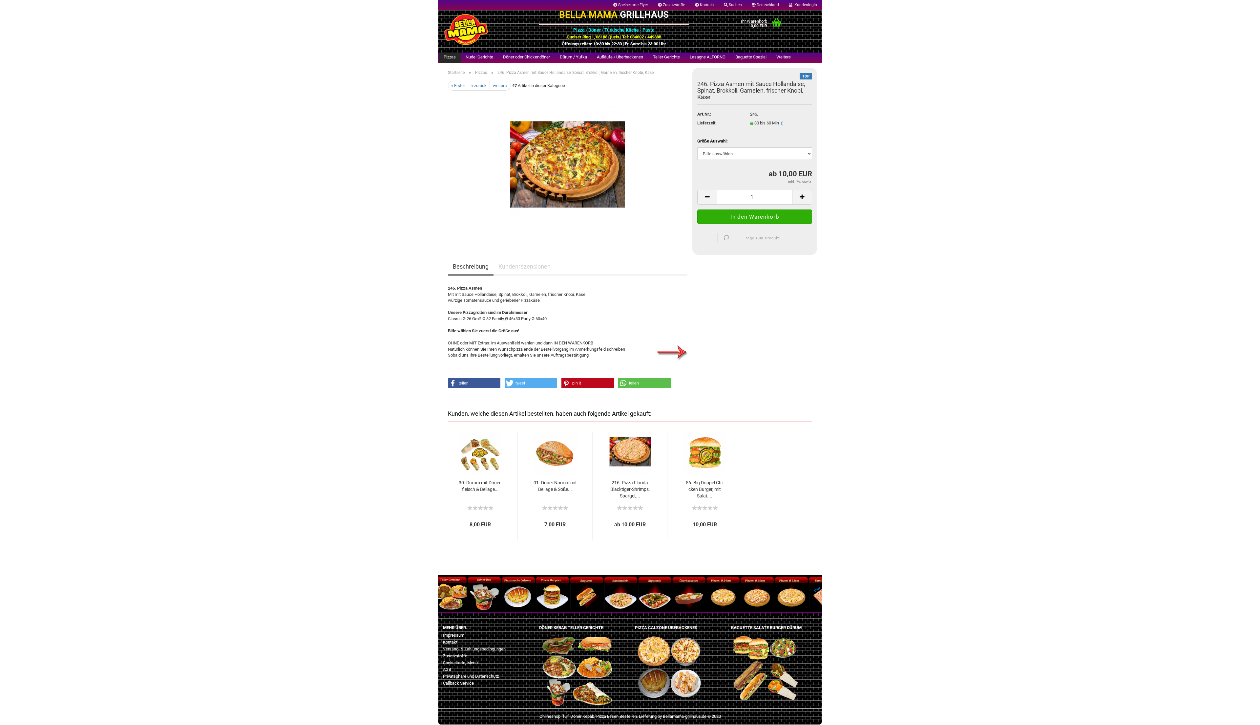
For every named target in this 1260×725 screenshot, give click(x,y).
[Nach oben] (18, 715)
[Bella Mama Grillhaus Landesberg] (486, 29)
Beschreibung (471, 266)
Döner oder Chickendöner (526, 57)
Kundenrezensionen (524, 266)
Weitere (783, 57)
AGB (447, 669)
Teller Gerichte (666, 57)
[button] (474, 383)
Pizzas (450, 57)
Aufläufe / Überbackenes (620, 57)
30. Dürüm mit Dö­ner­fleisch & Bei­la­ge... (480, 486)
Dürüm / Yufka (573, 57)
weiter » (500, 85)
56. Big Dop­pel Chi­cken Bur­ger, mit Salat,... (705, 489)
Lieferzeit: (707, 123)
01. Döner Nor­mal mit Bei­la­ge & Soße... (555, 486)
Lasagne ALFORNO (707, 57)
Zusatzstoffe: (455, 655)
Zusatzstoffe (673, 5)
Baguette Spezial (750, 57)
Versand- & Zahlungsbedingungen (474, 649)
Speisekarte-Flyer (632, 5)
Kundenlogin (804, 5)
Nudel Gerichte (479, 57)
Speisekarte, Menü (460, 662)
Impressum (453, 635)
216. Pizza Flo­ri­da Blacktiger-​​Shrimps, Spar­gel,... (630, 489)
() (782, 123)
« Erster (458, 85)
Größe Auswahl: (712, 141)
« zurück (479, 85)
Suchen (735, 5)
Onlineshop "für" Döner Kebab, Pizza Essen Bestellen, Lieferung (598, 716)
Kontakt (706, 5)
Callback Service (458, 683)
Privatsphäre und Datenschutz (471, 676)
